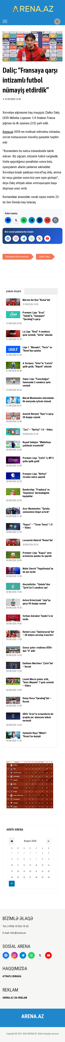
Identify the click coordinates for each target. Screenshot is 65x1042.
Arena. (6, 132)
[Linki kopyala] (55, 220)
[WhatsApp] (24, 220)
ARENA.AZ (32, 1016)
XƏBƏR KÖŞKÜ (13, 291)
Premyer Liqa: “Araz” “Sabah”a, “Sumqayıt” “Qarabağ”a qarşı (34, 316)
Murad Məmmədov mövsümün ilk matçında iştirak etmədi (38, 400)
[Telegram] (32, 220)
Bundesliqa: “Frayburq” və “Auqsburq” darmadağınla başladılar (36, 493)
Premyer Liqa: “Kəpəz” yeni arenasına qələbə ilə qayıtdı (37, 554)
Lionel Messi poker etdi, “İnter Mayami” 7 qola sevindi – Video (38, 682)
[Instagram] (16, 238)
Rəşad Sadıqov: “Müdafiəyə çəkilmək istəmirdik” (37, 444)
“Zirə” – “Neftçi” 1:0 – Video (38, 429)
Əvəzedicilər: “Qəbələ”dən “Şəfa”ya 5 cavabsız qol (36, 586)
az (11, 132)
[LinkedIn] (39, 220)
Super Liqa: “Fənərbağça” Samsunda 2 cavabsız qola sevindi (36, 382)
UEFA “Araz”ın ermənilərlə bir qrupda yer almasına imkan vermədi (38, 717)
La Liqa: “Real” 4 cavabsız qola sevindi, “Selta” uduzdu (37, 333)
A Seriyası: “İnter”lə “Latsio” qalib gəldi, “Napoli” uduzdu (38, 365)
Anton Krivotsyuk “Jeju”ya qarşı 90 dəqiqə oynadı (36, 602)
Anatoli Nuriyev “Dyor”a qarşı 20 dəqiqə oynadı (38, 415)
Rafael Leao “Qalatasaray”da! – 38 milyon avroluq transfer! (38, 633)
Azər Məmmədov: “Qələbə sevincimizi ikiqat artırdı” (36, 510)
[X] (39, 238)
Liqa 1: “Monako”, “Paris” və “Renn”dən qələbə (37, 349)
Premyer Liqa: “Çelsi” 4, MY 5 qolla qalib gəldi (38, 459)
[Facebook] (8, 220)
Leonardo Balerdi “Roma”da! (38, 540)
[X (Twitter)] (16, 220)
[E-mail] (47, 220)
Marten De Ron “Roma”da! (36, 300)
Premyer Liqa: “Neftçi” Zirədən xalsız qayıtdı (35, 475)
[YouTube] (47, 238)
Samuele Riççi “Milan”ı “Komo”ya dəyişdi (34, 735)
